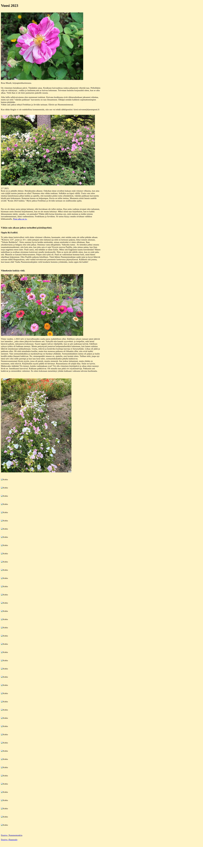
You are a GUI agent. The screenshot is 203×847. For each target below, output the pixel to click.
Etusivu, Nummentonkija (11, 835)
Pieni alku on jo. (20, 219)
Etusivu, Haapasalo (9, 839)
